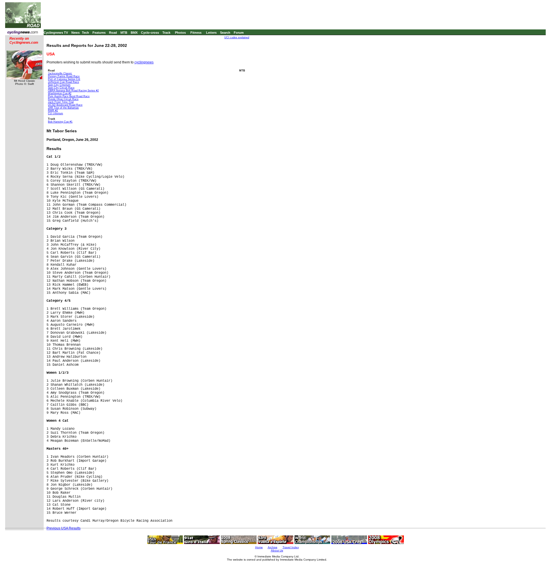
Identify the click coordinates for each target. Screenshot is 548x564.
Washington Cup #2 (59, 93)
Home (259, 547)
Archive (272, 547)
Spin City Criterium (59, 84)
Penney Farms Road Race (64, 76)
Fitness (196, 32)
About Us (277, 550)
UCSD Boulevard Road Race (65, 104)
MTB (123, 32)
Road (113, 32)
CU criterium (55, 113)
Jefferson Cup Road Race (63, 82)
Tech (85, 32)
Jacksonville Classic (60, 73)
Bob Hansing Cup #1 (60, 121)
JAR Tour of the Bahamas (63, 107)
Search (225, 32)
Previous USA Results (63, 528)
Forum (239, 32)
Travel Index (291, 547)
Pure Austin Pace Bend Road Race (69, 96)
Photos (180, 32)
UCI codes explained (236, 37)
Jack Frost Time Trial (61, 102)
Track (166, 32)
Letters (211, 32)
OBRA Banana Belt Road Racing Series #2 (73, 90)
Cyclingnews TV (56, 32)
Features (99, 32)
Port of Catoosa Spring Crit (64, 79)
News (75, 32)
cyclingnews (144, 62)
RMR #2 (53, 110)
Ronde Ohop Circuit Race (63, 99)
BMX (134, 32)
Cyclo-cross (150, 32)
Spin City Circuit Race (61, 87)
